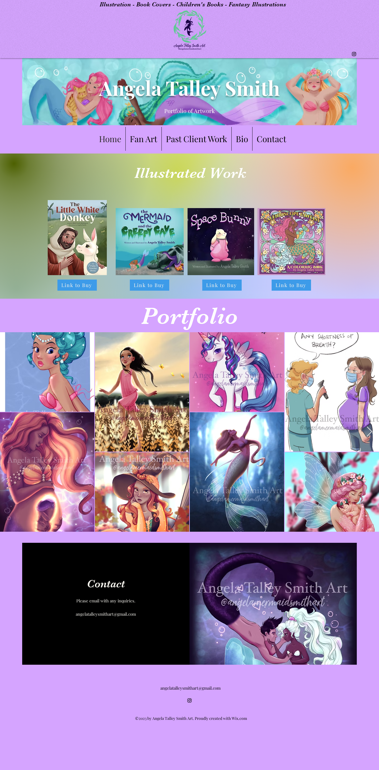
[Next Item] (369, 431)
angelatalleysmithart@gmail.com (106, 614)
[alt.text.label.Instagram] (354, 54)
